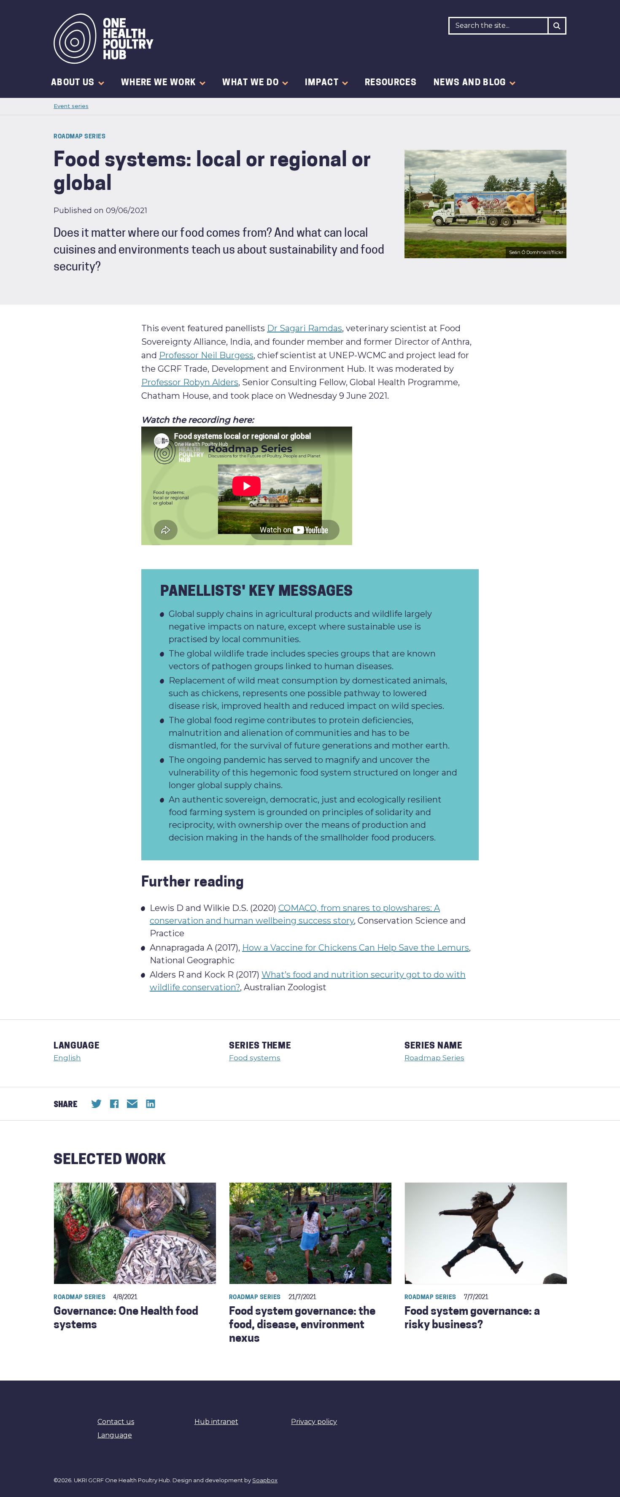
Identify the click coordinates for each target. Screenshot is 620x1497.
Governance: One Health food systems (126, 1318)
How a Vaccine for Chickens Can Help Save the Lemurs (355, 948)
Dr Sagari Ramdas (304, 328)
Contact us (115, 1422)
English (67, 1058)
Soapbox (265, 1480)
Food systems (254, 1058)
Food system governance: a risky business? (472, 1318)
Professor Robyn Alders (189, 382)
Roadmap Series (434, 1058)
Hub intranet (216, 1422)
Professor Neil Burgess (206, 355)
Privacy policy (314, 1422)
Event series (71, 106)
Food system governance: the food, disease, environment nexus (302, 1325)
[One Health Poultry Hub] (104, 39)
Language (114, 1435)
